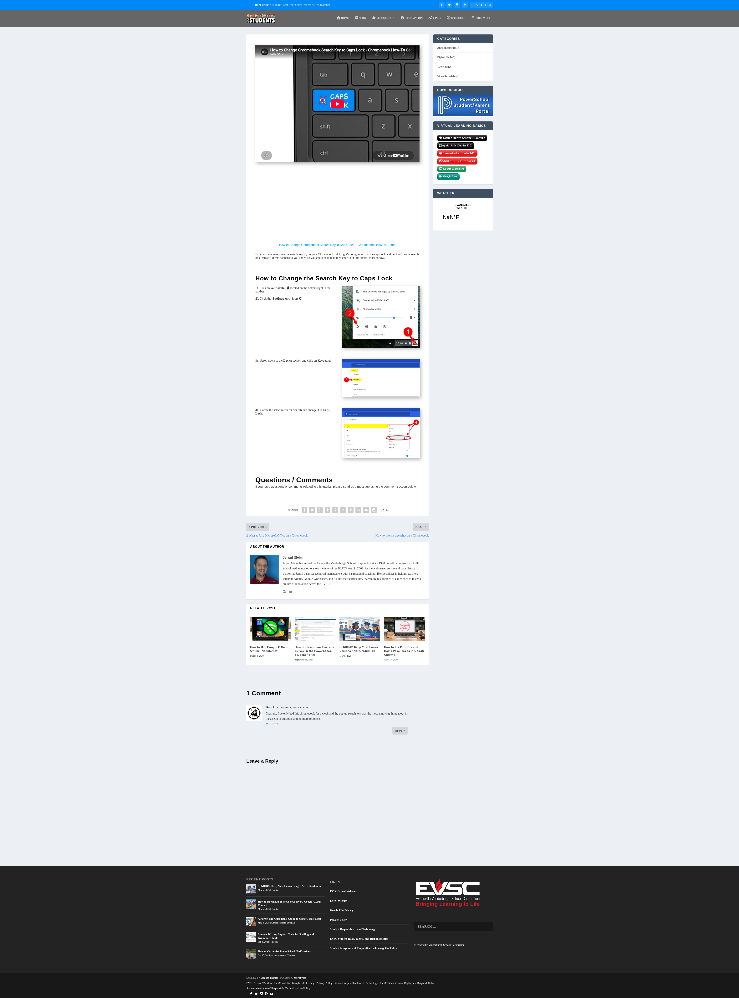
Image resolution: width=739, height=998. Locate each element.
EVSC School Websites (343, 891)
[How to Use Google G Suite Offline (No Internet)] (270, 629)
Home (344, 18)
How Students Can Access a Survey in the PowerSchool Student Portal (314, 650)
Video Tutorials (446, 76)
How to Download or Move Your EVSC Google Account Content (290, 903)
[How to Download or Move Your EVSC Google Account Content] (251, 904)
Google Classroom (453, 168)
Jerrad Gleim (313, 193)
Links (437, 18)
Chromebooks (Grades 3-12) (459, 153)
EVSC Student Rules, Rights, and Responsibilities (359, 938)
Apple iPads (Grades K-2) (456, 145)
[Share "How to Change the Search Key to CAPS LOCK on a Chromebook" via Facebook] (304, 510)
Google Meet (450, 176)
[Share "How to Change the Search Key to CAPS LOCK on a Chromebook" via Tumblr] (327, 510)
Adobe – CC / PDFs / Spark (459, 161)
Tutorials (351, 193)
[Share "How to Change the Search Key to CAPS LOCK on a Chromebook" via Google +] (320, 510)
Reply (400, 730)
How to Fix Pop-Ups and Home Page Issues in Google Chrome (404, 650)
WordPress (300, 977)
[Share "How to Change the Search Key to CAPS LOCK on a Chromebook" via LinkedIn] (343, 510)
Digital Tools (444, 57)
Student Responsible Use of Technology (352, 929)
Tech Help (457, 18)
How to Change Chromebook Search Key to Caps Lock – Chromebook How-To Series (337, 245)
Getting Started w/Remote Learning (463, 137)
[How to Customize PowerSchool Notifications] (251, 954)
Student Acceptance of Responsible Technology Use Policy (363, 948)
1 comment (366, 193)
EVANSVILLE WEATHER (463, 214)
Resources (383, 18)
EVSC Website (338, 900)
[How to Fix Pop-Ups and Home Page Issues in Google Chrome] (404, 629)
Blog (362, 18)
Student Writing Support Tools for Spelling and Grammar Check (286, 936)
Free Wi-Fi (482, 18)
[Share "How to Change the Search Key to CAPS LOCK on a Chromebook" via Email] (366, 510)
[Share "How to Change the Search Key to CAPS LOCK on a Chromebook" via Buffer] (350, 510)
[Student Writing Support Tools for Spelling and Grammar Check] (251, 937)
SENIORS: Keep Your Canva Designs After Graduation (300, 4)
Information (413, 18)
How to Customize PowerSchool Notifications (284, 951)
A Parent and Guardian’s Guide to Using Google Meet (289, 918)
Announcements (446, 47)
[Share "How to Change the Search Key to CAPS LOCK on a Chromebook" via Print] (374, 510)
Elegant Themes (269, 977)
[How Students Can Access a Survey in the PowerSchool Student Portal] (315, 629)
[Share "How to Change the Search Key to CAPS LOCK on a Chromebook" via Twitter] (312, 510)
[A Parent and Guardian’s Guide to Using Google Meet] (251, 921)
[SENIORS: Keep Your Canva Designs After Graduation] (359, 629)
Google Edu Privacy (341, 910)
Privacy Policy (338, 919)
